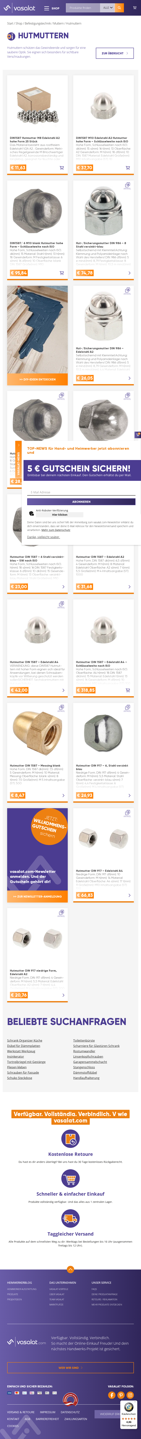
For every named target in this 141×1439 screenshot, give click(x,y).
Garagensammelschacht (90, 1062)
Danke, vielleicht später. (43, 537)
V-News (18, 463)
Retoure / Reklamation (104, 1299)
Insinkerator (15, 1057)
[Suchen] (119, 7)
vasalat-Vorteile (58, 1289)
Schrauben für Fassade (23, 1073)
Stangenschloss (84, 1067)
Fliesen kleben (17, 1067)
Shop (19, 23)
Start (10, 23)
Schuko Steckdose (19, 1078)
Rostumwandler (84, 1051)
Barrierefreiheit (47, 1419)
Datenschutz (70, 1412)
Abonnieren (81, 501)
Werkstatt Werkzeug (21, 1051)
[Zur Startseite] (19, 8)
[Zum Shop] (134, 8)
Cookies (13, 1426)
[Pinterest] (121, 1395)
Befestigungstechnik (38, 23)
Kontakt (13, 1419)
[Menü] (135, 1402)
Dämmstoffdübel (85, 1073)
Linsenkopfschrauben (88, 1057)
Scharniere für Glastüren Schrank (96, 1046)
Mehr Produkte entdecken (107, 1304)
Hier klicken (59, 514)
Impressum (47, 1412)
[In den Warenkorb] (62, 168)
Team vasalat (56, 1299)
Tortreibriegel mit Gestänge (26, 1062)
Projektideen (14, 1299)
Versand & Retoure (21, 1412)
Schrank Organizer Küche (24, 1040)
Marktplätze (56, 1304)
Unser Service (101, 1282)
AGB (27, 1419)
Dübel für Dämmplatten (23, 1046)
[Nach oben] (70, 1269)
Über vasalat (56, 1294)
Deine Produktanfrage (105, 1294)
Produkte (12, 1294)
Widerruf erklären (114, 1414)
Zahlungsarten (75, 1419)
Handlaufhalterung (86, 1078)
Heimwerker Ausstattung (22, 1289)
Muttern (58, 23)
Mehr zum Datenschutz (55, 530)
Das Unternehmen (62, 1282)
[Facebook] (111, 1395)
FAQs (94, 1289)
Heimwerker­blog (19, 1282)
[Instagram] (130, 1395)
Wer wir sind (69, 1368)
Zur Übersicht (113, 53)
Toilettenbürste (84, 1040)
